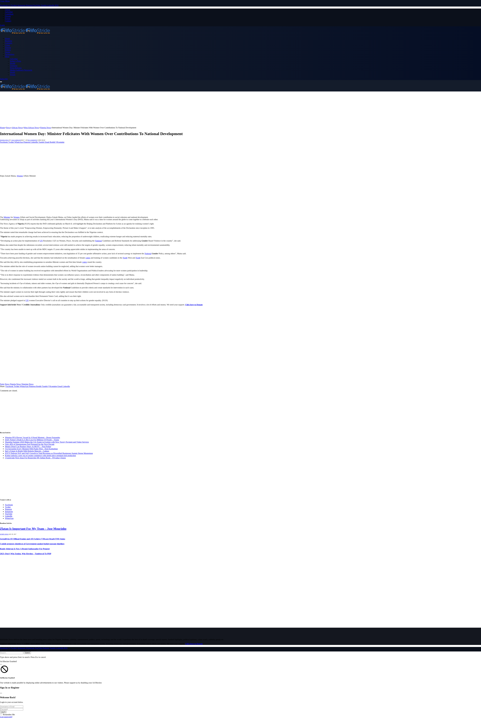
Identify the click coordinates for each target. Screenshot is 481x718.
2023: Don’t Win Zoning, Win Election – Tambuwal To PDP (25, 554)
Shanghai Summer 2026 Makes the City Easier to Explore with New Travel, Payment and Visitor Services (47, 442)
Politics (8, 50)
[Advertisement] (75, 109)
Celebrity (8, 43)
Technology (9, 54)
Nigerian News (27, 384)
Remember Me (9, 714)
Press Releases (16, 68)
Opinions (13, 66)
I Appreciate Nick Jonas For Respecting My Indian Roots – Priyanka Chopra (35, 458)
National (98, 241)
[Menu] (1, 81)
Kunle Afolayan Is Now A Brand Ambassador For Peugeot (25, 549)
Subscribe (4, 79)
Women (20, 176)
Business (8, 41)
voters (87, 258)
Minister (7, 217)
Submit (27, 653)
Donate (8, 16)
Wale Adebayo (16, 140)
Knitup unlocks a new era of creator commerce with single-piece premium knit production (40, 455)
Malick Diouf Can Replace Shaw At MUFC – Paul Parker (28, 446)
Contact (8, 21)
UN (41, 241)
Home (7, 38)
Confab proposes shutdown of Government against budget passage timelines (32, 544)
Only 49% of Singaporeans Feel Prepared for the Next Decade (29, 444)
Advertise (9, 12)
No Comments (32, 140)
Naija (2, 384)
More (7, 57)
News (7, 384)
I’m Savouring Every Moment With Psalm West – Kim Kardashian (31, 449)
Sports (7, 52)
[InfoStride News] (25, 34)
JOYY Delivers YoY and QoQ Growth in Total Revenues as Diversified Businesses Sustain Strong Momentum (49, 453)
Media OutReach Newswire (21, 70)
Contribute (9, 14)
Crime (7, 45)
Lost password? (6, 717)
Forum (7, 19)
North (125, 258)
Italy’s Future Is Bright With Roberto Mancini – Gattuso (27, 451)
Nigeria (8, 47)
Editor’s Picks (15, 61)
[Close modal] (1, 664)
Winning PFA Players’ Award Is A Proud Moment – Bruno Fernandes (32, 437)
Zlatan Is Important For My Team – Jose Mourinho (33, 528)
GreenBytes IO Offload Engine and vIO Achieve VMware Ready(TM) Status (32, 539)
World (12, 72)
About (7, 10)
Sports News (4, 534)
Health (12, 63)
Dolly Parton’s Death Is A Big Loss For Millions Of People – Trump (32, 440)
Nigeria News (4, 140)
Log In (3, 712)
